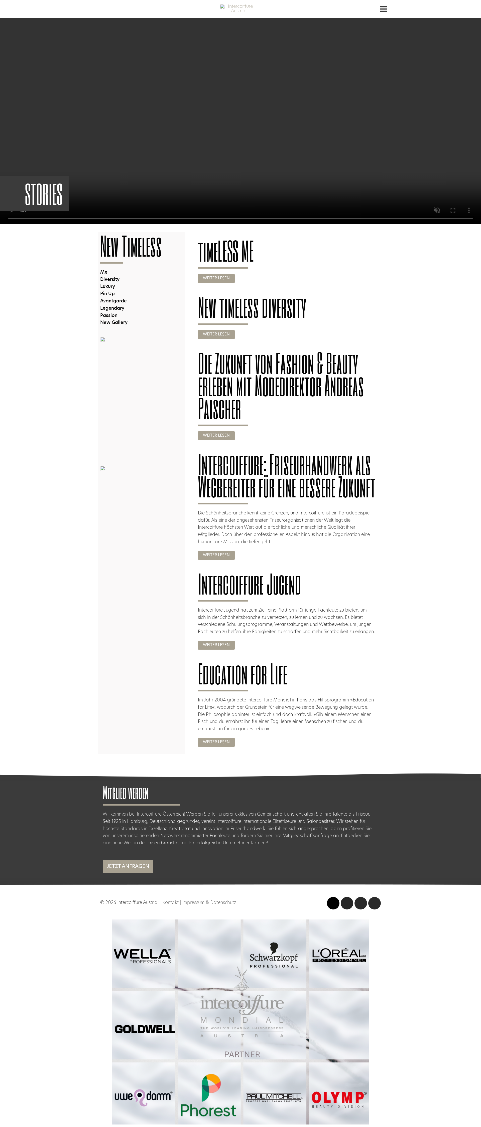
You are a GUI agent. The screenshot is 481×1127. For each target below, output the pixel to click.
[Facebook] (360, 903)
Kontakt (171, 903)
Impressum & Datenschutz (209, 903)
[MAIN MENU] (383, 9)
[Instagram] (347, 903)
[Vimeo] (333, 903)
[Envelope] (374, 903)
